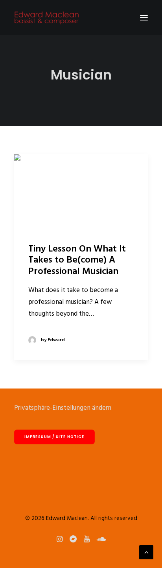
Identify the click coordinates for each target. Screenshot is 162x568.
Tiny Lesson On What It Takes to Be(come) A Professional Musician (77, 260)
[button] (144, 17)
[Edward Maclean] (46, 17)
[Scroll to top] (146, 552)
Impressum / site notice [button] (54, 437)
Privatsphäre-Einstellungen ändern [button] (62, 408)
